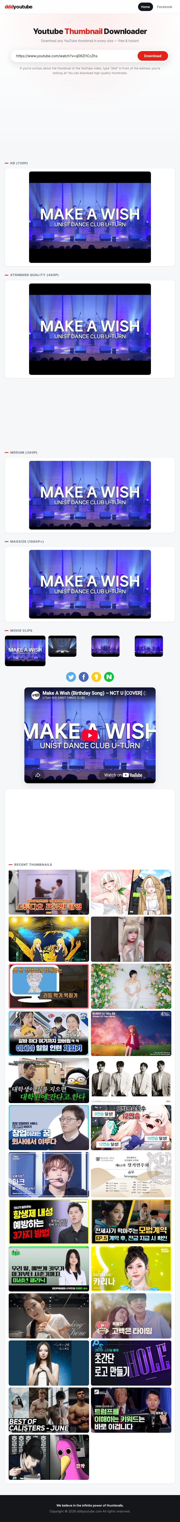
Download (152, 56)
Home (145, 7)
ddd (19, 7)
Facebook (164, 7)
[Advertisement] (90, 113)
